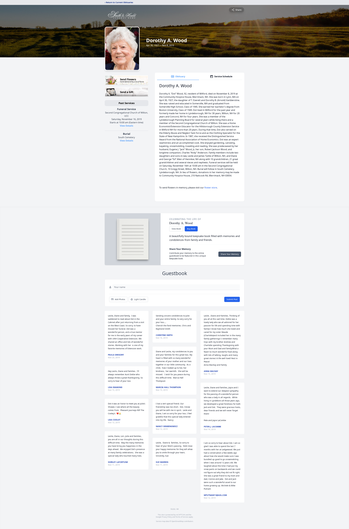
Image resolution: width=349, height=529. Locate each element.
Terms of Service (182, 517)
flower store (210, 187)
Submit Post (232, 299)
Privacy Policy (167, 517)
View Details (126, 125)
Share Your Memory (230, 254)
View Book (176, 228)
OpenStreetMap (177, 521)
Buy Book (191, 228)
